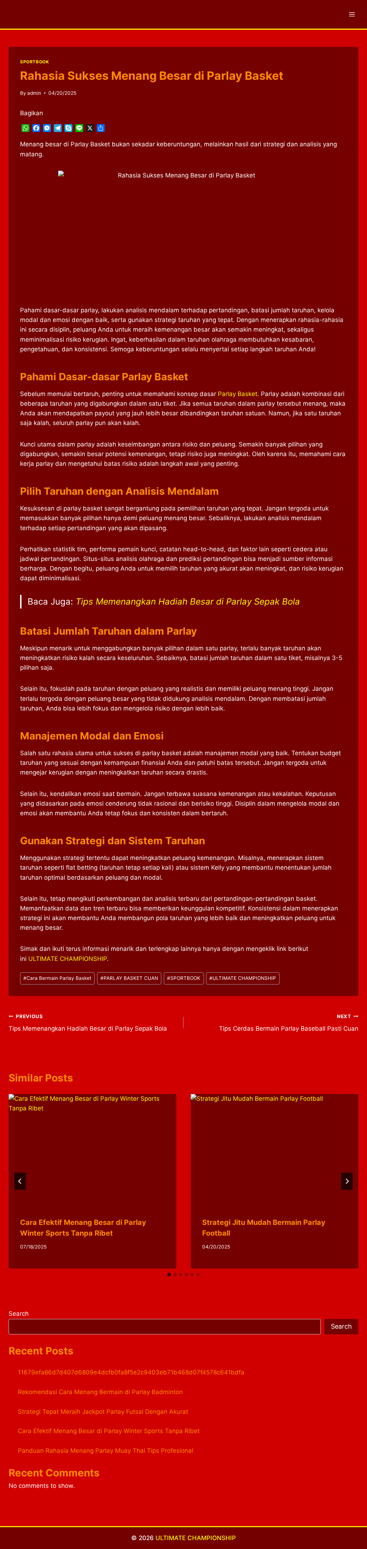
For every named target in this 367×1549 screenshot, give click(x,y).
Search (19, 1313)
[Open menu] (351, 14)
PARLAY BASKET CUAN (129, 978)
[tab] (169, 1274)
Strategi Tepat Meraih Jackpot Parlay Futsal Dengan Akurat (103, 1411)
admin (34, 93)
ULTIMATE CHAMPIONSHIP (242, 978)
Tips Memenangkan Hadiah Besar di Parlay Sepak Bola (188, 601)
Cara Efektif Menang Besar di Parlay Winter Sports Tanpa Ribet (109, 1431)
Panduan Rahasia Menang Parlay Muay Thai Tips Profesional (105, 1450)
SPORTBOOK (34, 61)
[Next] (347, 1181)
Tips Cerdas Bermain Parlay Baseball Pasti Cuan (288, 1022)
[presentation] (92, 1150)
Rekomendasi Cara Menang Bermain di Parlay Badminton (100, 1392)
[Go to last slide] (20, 1181)
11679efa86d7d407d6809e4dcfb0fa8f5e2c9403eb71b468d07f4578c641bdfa (131, 1372)
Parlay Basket (237, 393)
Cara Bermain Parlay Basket (57, 978)
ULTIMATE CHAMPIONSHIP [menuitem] (67, 958)
